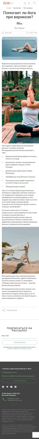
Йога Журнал (19, 28)
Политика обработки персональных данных (18, 376)
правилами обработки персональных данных (19, 348)
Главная (9, 8)
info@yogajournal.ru (9, 372)
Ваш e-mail (5, 336)
